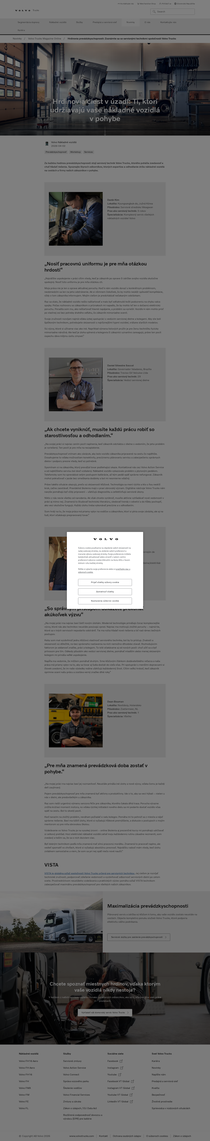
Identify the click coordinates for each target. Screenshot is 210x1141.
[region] (105, 570)
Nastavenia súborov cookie (105, 601)
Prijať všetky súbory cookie (105, 582)
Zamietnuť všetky (105, 592)
